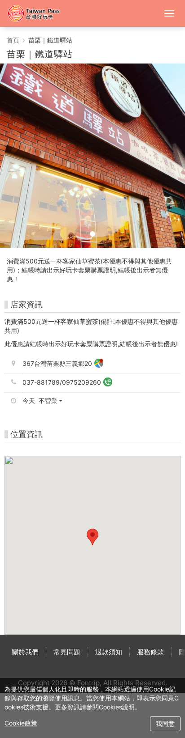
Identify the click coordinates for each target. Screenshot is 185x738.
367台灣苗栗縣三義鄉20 (57, 363)
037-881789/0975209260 (61, 382)
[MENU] (169, 13)
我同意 (165, 723)
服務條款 (150, 652)
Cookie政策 (20, 723)
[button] (45, 400)
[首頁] (38, 13)
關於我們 (25, 652)
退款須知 (108, 652)
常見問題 (66, 652)
